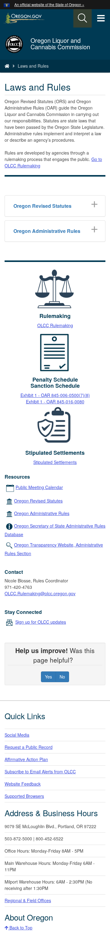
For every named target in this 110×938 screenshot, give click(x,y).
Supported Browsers (24, 796)
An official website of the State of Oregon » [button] (49, 4)
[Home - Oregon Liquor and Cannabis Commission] (7, 66)
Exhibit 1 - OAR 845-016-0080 (55, 401)
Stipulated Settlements (55, 462)
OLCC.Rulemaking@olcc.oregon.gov (40, 593)
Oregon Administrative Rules (41, 513)
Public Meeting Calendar (39, 487)
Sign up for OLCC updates (40, 622)
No (62, 677)
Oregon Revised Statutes (38, 501)
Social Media (17, 735)
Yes (48, 677)
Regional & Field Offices (28, 900)
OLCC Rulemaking (55, 325)
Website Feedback (23, 784)
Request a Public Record (29, 747)
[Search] (82, 18)
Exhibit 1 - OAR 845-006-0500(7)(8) (55, 395)
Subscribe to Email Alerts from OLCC (40, 771)
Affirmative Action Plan (26, 759)
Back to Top (20, 928)
